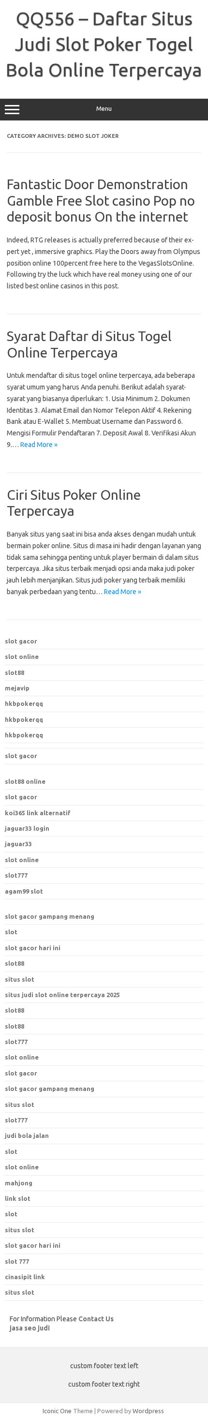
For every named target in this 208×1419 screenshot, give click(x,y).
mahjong (18, 1183)
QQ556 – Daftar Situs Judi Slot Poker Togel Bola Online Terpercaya (104, 44)
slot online (22, 656)
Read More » (39, 444)
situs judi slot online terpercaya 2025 (62, 994)
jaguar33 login (27, 828)
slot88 (14, 672)
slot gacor (21, 641)
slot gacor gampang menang (49, 916)
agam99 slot (24, 891)
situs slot (19, 979)
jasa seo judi (30, 1328)
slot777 (16, 875)
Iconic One (57, 1410)
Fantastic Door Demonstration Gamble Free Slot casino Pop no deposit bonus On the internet (101, 200)
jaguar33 (18, 843)
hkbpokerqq (24, 703)
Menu (104, 108)
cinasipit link (25, 1276)
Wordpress (148, 1410)
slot (11, 931)
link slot (17, 1198)
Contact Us (96, 1319)
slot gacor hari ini (32, 947)
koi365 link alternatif (38, 812)
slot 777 (17, 1261)
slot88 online (25, 781)
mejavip (17, 688)
